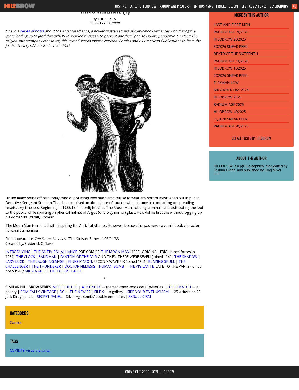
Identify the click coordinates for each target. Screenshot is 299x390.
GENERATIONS (278, 6)
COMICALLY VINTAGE (38, 291)
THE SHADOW (185, 256)
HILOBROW (264, 138)
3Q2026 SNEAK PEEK (230, 46)
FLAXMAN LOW (226, 82)
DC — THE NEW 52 (75, 291)
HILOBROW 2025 (227, 97)
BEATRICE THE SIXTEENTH (236, 53)
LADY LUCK (14, 261)
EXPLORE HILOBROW (143, 6)
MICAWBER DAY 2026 (231, 90)
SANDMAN (48, 256)
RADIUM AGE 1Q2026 (231, 61)
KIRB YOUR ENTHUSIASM (148, 291)
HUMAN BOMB (111, 266)
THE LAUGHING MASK (46, 261)
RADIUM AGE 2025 (229, 104)
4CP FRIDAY (91, 286)
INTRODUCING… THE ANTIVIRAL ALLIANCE (41, 251)
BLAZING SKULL (161, 261)
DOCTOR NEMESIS (80, 266)
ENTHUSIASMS (203, 6)
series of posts (32, 31)
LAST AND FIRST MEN (232, 24)
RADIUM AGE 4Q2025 (231, 126)
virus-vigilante (38, 350)
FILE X (99, 291)
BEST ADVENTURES (253, 6)
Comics (15, 322)
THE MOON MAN (115, 251)
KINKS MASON (80, 261)
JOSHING (121, 6)
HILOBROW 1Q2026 (230, 68)
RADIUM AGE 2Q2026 (231, 32)
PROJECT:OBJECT (227, 6)
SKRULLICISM (139, 296)
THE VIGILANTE (141, 266)
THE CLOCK (25, 256)
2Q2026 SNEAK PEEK (230, 75)
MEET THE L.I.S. (65, 286)
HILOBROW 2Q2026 (230, 39)
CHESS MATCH (179, 286)
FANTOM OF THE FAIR (78, 256)
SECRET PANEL (49, 296)
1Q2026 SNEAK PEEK (230, 118)
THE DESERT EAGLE (65, 271)
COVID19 (17, 350)
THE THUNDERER (46, 266)
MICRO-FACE (35, 271)
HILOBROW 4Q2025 (230, 111)
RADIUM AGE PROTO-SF (175, 6)
